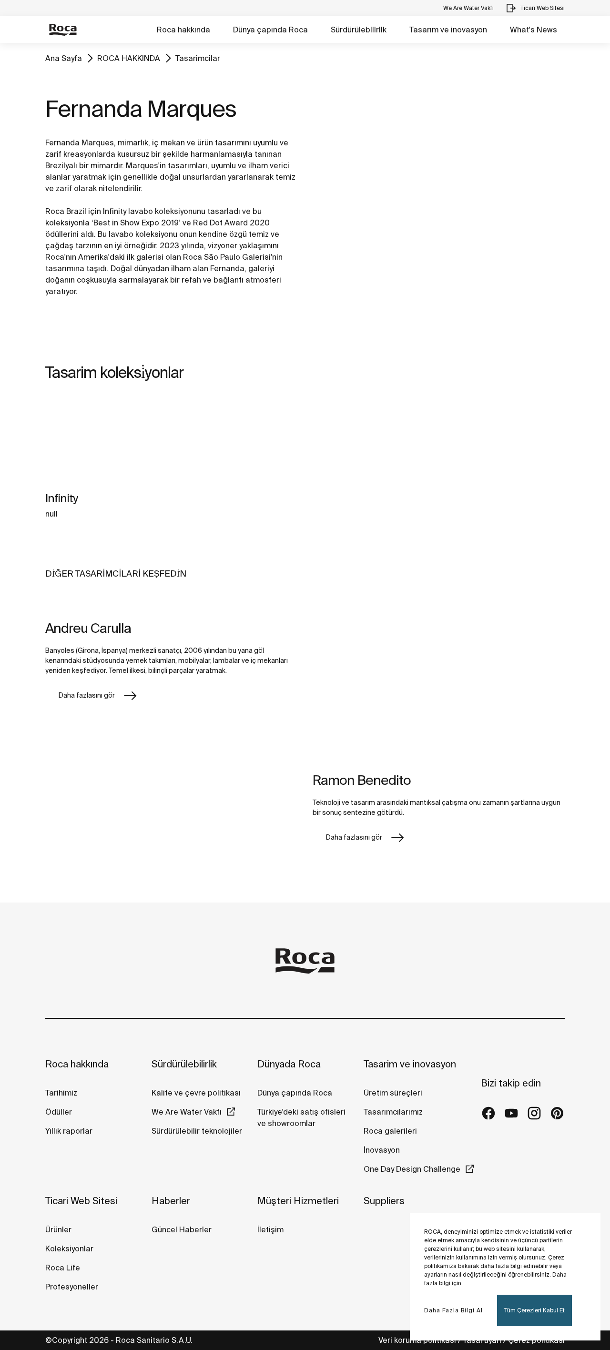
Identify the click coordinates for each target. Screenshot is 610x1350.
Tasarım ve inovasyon (448, 29)
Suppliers (384, 1200)
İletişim (270, 1229)
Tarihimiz (61, 1092)
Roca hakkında (183, 29)
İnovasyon (382, 1150)
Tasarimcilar (197, 58)
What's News (533, 29)
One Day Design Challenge (412, 1169)
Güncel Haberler (182, 1229)
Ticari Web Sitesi (81, 1200)
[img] (104, 441)
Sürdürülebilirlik (184, 1063)
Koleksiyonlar (69, 1248)
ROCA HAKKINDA (128, 58)
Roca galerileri (390, 1131)
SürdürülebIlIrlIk (358, 29)
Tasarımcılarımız (393, 1111)
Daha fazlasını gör (87, 695)
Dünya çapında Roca (270, 29)
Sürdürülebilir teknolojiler (197, 1131)
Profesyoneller (71, 1286)
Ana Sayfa (63, 58)
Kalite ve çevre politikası (196, 1092)
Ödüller (58, 1111)
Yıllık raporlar (68, 1131)
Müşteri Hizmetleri (298, 1200)
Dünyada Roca (289, 1063)
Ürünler (58, 1229)
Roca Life (62, 1267)
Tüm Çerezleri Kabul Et (534, 1310)
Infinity (61, 498)
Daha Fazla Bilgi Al (453, 1310)
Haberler (171, 1200)
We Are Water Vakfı (187, 1111)
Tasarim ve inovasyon (410, 1063)
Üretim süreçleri (393, 1092)
